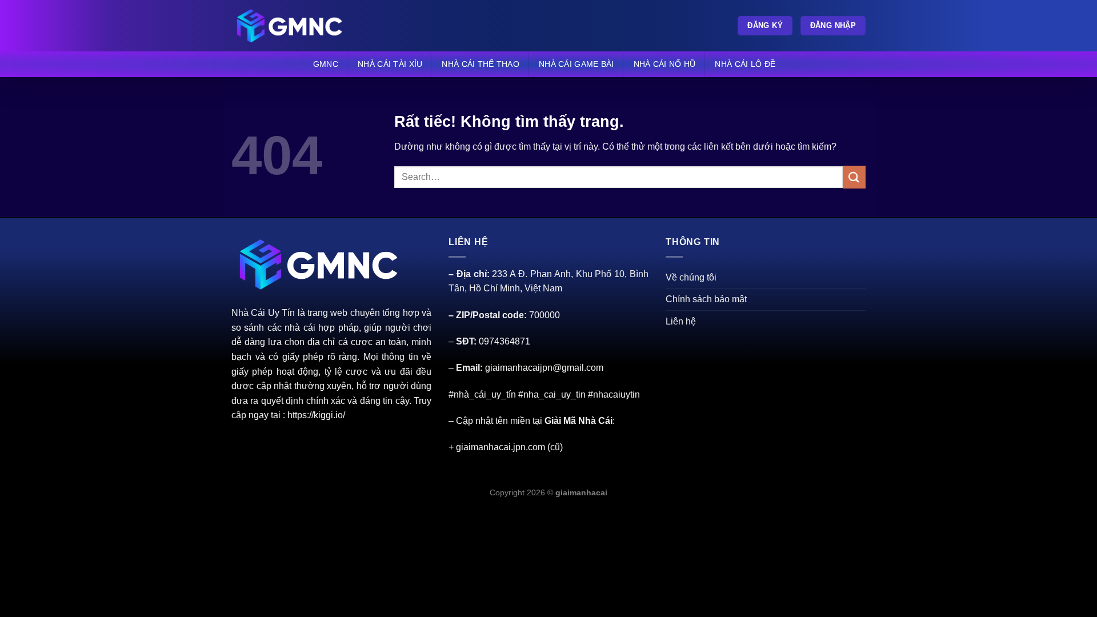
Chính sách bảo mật (706, 299)
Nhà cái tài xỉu (390, 64)
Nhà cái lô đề (745, 64)
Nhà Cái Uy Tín (263, 313)
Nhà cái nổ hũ (665, 64)
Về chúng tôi (691, 277)
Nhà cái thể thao (480, 64)
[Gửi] (854, 177)
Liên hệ (681, 321)
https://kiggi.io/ (316, 415)
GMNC (325, 64)
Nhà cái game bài (576, 64)
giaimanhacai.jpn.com (500, 447)
